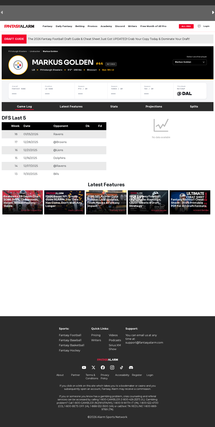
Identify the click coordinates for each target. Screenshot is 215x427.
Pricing (96, 335)
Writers (132, 26)
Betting (79, 26)
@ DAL (184, 93)
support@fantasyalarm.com (144, 342)
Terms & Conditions (92, 377)
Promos (92, 26)
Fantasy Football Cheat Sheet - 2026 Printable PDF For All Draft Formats (188, 203)
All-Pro (186, 26)
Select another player (197, 57)
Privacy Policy (105, 377)
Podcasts (115, 340)
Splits (194, 106)
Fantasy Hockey (69, 350)
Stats (114, 106)
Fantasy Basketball (71, 345)
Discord (120, 26)
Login (206, 26)
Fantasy (47, 26)
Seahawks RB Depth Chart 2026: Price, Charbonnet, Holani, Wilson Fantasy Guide (22, 201)
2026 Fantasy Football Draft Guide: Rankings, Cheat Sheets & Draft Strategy (145, 201)
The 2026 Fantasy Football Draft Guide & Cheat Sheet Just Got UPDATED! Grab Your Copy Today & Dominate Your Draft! (109, 39)
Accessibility (122, 375)
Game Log (24, 106)
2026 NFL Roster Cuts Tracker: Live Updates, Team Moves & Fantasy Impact (103, 201)
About (60, 375)
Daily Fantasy (64, 26)
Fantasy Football (70, 335)
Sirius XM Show (115, 347)
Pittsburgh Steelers (17, 51)
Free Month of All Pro (153, 26)
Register (137, 375)
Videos (113, 335)
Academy (106, 26)
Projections (154, 106)
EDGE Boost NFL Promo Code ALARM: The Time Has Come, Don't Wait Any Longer (64, 201)
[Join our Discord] (199, 26)
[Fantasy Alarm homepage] (19, 26)
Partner (75, 375)
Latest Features (71, 106)
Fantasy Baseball (70, 340)
